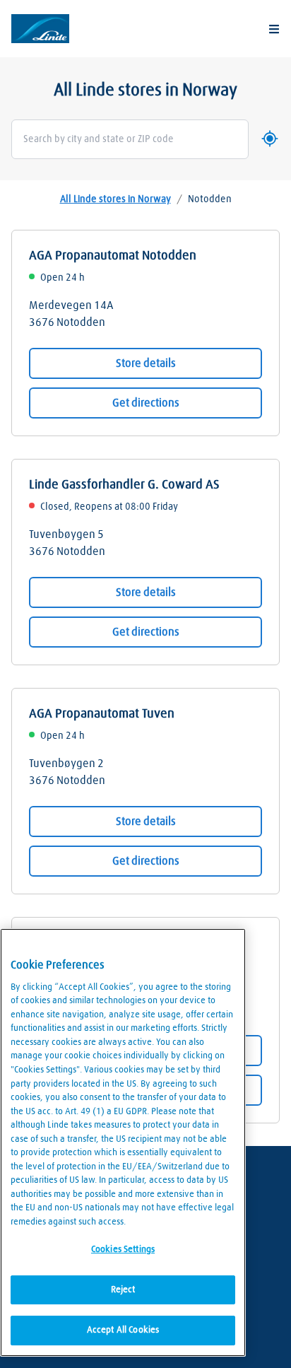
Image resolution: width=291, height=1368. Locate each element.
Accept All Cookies (123, 1330)
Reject (123, 1289)
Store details (146, 363)
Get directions (145, 403)
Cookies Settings (123, 1249)
